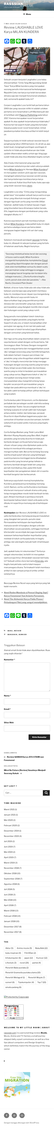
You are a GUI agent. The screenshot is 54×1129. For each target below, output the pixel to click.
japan (28, 958)
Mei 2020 (8, 820)
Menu (28, 14)
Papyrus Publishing (28, 115)
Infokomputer (13, 958)
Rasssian (13, 4)
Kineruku (39, 561)
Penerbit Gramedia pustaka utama (22, 972)
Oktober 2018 (10, 873)
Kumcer (23, 634)
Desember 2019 (11, 831)
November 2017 (11, 932)
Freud (45, 260)
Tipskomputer (26, 982)
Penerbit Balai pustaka (17, 968)
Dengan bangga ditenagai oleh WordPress (21, 1123)
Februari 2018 (10, 916)
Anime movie (24, 948)
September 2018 (12, 879)
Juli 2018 (8, 889)
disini (29, 186)
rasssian (36, 240)
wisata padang (13, 987)
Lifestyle (10, 963)
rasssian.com (10, 1033)
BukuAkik (13, 634)
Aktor (9, 948)
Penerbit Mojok (36, 977)
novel (24, 963)
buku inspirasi (13, 953)
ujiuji (24, 24)
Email (7, 709)
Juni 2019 (8, 847)
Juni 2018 (8, 894)
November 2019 (11, 836)
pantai (36, 963)
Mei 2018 (8, 900)
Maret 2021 (9, 809)
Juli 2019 (8, 841)
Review (18, 631)
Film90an (30, 953)
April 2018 (9, 905)
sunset (10, 982)
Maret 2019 (9, 863)
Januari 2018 (10, 921)
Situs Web (9, 722)
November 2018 (11, 868)
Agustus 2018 (10, 884)
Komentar (9, 659)
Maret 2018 (9, 911)
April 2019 (9, 857)
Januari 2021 (9, 815)
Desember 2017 (11, 927)
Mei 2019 (8, 852)
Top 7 (41, 982)
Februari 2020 (10, 825)
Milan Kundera (16, 169)
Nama (7, 696)
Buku (10, 631)
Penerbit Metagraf (15, 977)
